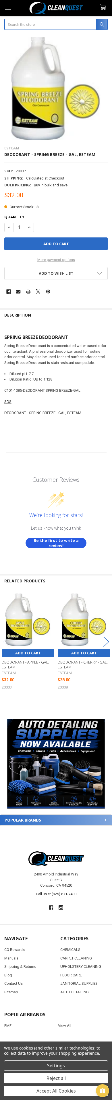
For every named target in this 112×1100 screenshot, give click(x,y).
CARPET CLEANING (76, 958)
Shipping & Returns (20, 966)
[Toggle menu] (8, 8)
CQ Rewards (14, 949)
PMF (7, 1025)
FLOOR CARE (71, 975)
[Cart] (104, 7)
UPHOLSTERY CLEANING (80, 966)
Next (106, 642)
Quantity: (15, 216)
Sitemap (11, 992)
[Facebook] (8, 291)
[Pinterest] (48, 291)
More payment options (56, 260)
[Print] (28, 291)
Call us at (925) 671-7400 (56, 894)
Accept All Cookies (56, 1091)
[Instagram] (61, 907)
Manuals (11, 958)
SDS (7, 401)
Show (102, 1090)
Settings (56, 1065)
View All (64, 1025)
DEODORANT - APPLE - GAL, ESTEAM (25, 664)
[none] (56, 88)
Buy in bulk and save (50, 185)
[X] (38, 291)
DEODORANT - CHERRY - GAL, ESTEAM (83, 664)
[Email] (18, 291)
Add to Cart (28, 653)
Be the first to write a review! (56, 543)
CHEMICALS (70, 949)
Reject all (56, 1078)
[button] (56, 764)
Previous (5, 642)
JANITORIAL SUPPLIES (79, 983)
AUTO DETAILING (74, 992)
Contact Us (13, 983)
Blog (8, 975)
